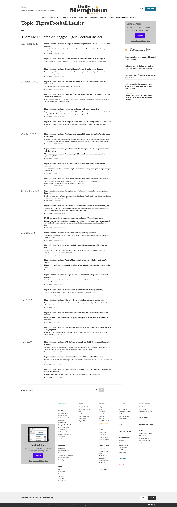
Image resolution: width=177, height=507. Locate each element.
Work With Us (68, 505)
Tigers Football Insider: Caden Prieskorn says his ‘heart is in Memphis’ (75, 58)
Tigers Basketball (83, 416)
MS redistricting (103, 423)
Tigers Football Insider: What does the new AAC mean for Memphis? (73, 357)
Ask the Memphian (63, 439)
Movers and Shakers (64, 457)
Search (25, 7)
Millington (101, 416)
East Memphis (123, 447)
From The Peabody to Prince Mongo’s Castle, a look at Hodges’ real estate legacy (140, 98)
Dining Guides (62, 481)
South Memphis (123, 450)
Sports (65, 17)
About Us (24, 10)
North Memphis (123, 445)
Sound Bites (122, 407)
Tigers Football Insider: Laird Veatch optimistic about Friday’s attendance (76, 178)
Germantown (102, 414)
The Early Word (62, 429)
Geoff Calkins (102, 432)
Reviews (60, 469)
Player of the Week (83, 421)
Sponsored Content (144, 440)
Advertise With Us (144, 438)
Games (111, 17)
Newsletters (144, 418)
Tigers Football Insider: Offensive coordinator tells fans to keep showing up (76, 206)
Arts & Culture (104, 446)
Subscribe (150, 8)
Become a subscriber (30, 497)
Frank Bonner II (49, 53)
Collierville (102, 411)
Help (48, 10)
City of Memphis (63, 413)
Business (52, 17)
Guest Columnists (104, 439)
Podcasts (103, 17)
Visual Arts (102, 449)
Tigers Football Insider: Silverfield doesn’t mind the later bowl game (73, 69)
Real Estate (61, 448)
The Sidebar (102, 458)
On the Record (62, 432)
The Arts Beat (102, 463)
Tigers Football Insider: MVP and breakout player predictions (70, 233)
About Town (122, 452)
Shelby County (62, 415)
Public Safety (62, 422)
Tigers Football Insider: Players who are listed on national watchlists (74, 300)
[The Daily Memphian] (89, 9)
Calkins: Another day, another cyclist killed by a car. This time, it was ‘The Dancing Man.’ (138, 86)
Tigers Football (82, 418)
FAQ (45, 505)
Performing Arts (103, 451)
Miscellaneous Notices (145, 411)
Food (59, 17)
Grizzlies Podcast (83, 414)
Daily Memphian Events (145, 433)
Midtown (121, 443)
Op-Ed (81, 17)
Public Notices (144, 404)
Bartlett (101, 409)
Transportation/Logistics (65, 455)
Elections (62, 404)
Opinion (101, 429)
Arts (86, 17)
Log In (152, 497)
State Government (63, 418)
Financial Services (63, 450)
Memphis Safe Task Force (65, 425)
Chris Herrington (103, 437)
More (132, 17)
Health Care (61, 453)
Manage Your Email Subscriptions (140, 41)
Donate (52, 10)
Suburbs (73, 17)
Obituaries (94, 17)
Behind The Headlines (64, 434)
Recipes (60, 474)
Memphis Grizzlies (83, 407)
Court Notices (143, 407)
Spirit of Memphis (63, 427)
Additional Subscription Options (55, 505)
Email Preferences (40, 10)
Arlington (101, 407)
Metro (44, 17)
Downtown (122, 440)
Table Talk (61, 476)
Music (100, 453)
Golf (79, 411)
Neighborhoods (124, 437)
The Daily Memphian (31, 505)
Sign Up (140, 35)
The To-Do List (103, 456)
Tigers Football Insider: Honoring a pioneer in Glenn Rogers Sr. (71, 109)
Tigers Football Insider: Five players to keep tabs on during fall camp (73, 290)
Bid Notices (142, 409)
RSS (22, 31)
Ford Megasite (62, 460)
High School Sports (84, 409)
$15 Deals (61, 478)
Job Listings (142, 436)
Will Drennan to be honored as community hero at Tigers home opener (74, 218)
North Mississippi (104, 421)
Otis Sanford (102, 435)
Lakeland (101, 418)
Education (61, 420)
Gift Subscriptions (146, 424)
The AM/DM (61, 436)
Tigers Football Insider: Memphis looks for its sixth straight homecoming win (77, 122)
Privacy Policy (82, 505)
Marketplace (142, 443)
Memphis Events (122, 17)
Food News (61, 471)
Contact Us (31, 10)
